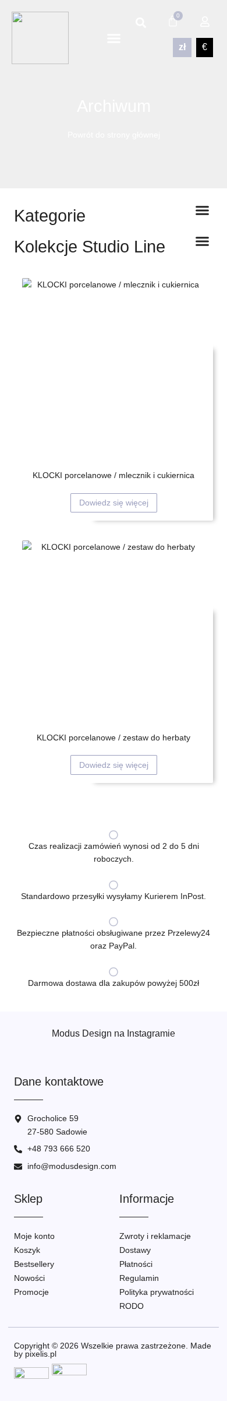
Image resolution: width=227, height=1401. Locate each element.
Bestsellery (34, 1264)
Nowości (29, 1278)
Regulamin (139, 1278)
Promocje (31, 1292)
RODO (131, 1306)
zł (182, 47)
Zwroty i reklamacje (155, 1236)
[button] (114, 38)
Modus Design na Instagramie (113, 1033)
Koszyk (27, 1250)
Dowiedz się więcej (113, 502)
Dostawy (135, 1250)
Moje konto (34, 1236)
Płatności (135, 1264)
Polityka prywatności (156, 1292)
